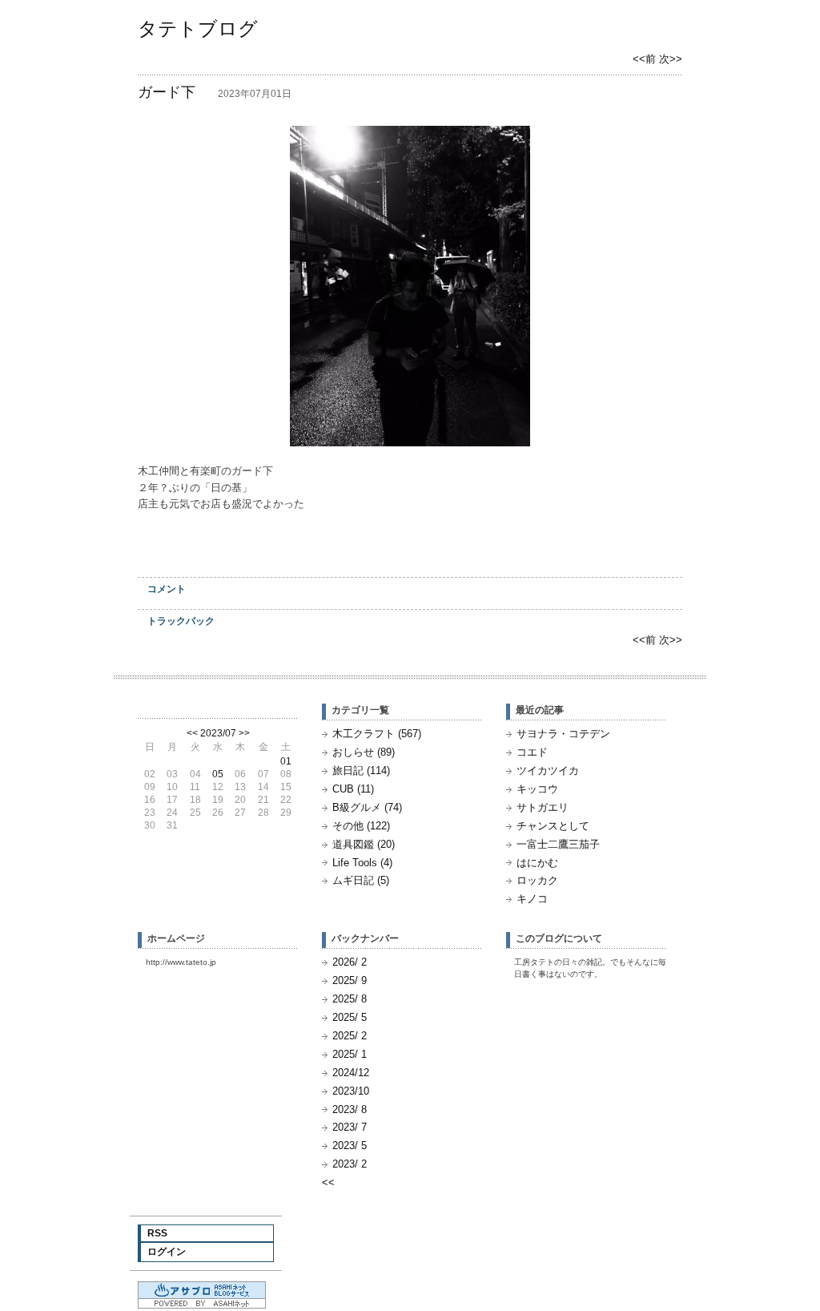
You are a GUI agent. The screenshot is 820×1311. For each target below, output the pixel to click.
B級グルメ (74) (367, 807)
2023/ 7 (349, 1127)
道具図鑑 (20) (363, 844)
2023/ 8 (349, 1109)
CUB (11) (353, 789)
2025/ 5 (349, 1017)
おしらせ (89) (363, 752)
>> (244, 733)
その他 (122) (361, 826)
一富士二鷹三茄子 (558, 844)
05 (217, 774)
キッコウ (537, 789)
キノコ (532, 899)
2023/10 (350, 1091)
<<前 (646, 59)
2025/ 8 (349, 999)
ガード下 (166, 92)
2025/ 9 (349, 980)
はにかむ (537, 863)
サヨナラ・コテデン (563, 734)
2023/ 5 (349, 1146)
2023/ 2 (349, 1164)
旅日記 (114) (361, 770)
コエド (532, 752)
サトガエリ (543, 807)
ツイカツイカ (548, 770)
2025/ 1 (349, 1054)
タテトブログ (198, 28)
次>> (670, 59)
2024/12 (350, 1073)
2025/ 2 (349, 1036)
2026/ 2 (349, 962)
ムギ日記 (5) (360, 880)
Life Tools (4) (362, 863)
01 (285, 761)
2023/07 (218, 733)
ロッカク (537, 880)
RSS (157, 1233)
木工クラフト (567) (376, 734)
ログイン (166, 1251)
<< (192, 733)
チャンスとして (553, 826)
